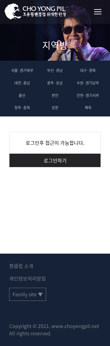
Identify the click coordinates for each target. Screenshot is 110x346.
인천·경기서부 (88, 95)
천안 (55, 95)
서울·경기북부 (22, 70)
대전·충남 (22, 83)
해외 (88, 107)
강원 (55, 107)
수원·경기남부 (88, 83)
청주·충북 (22, 107)
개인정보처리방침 (27, 278)
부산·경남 (55, 70)
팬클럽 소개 (21, 265)
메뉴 (97, 12)
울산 (22, 95)
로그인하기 (55, 160)
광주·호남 (55, 83)
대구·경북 (88, 70)
